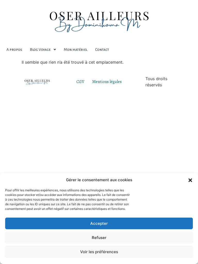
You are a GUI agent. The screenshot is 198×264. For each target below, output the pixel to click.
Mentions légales (107, 82)
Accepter (99, 223)
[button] (190, 180)
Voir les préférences (99, 251)
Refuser (99, 237)
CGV (80, 82)
